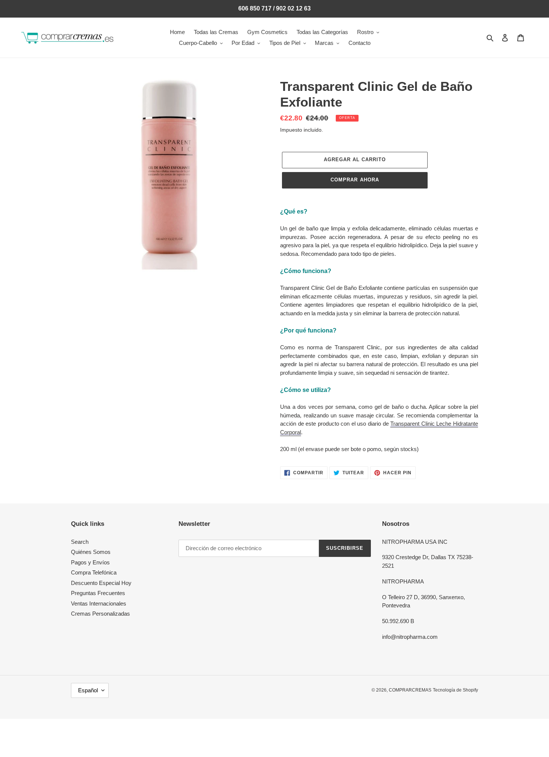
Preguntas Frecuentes (98, 593)
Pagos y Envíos (90, 562)
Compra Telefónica (94, 572)
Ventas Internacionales (98, 603)
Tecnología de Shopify (455, 690)
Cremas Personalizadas (100, 613)
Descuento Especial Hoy (101, 583)
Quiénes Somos (91, 552)
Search (80, 542)
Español (88, 690)
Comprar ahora (355, 180)
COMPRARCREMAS (410, 690)
